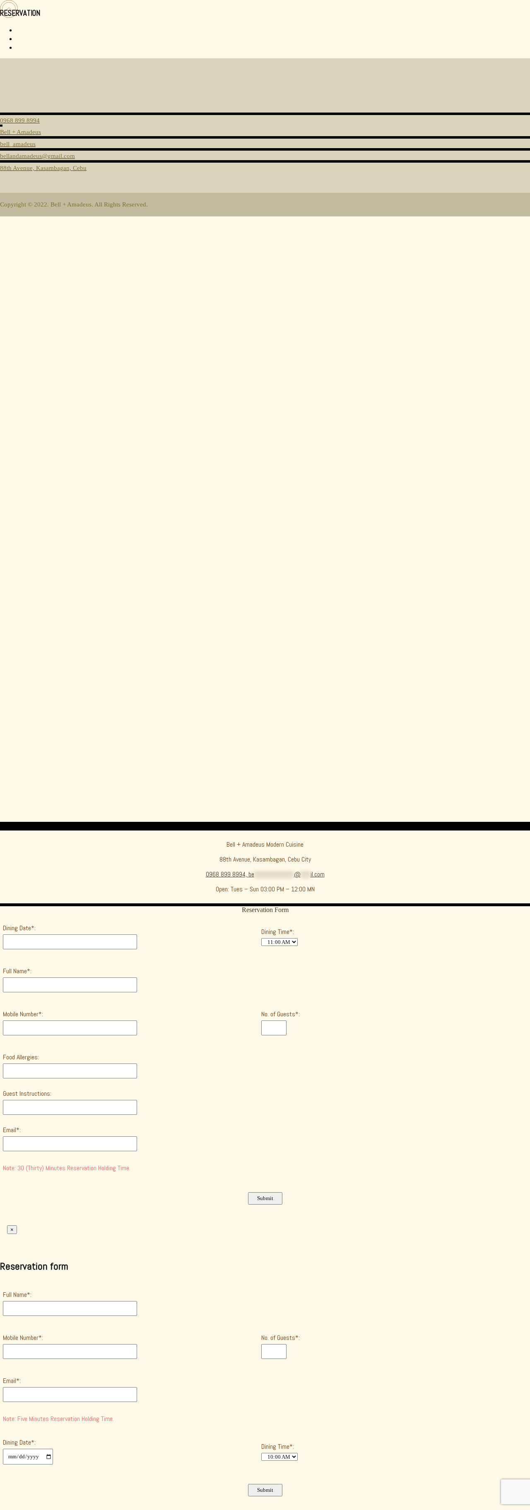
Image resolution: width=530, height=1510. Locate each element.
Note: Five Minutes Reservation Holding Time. (58, 1418)
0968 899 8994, (227, 874)
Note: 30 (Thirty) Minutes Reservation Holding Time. (66, 1168)
